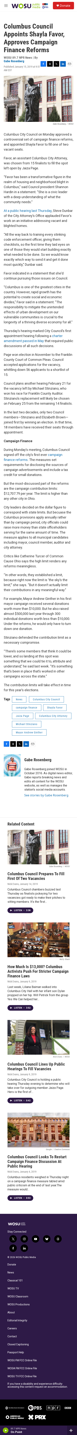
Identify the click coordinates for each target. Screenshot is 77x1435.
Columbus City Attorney (53, 715)
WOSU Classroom (17, 1296)
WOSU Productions (18, 1304)
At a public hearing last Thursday (28, 211)
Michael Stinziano (26, 724)
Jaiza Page (22, 715)
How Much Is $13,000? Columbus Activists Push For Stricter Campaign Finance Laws (38, 971)
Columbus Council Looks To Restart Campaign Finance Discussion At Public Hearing (37, 1162)
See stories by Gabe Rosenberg (46, 795)
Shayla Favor (55, 707)
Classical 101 (15, 1280)
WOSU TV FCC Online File (22, 1376)
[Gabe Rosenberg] (12, 765)
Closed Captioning (18, 1344)
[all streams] (72, 1430)
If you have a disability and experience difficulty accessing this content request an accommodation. (37, 1385)
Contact (12, 1336)
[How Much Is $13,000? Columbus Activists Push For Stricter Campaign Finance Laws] (38, 939)
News (19, 699)
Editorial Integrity (17, 1320)
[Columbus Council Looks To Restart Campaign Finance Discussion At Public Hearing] (38, 1130)
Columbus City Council (46, 699)
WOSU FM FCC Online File (22, 1360)
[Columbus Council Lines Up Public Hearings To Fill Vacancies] (38, 1037)
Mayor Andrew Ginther (29, 732)
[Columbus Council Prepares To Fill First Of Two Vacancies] (38, 847)
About (11, 1312)
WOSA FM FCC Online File (22, 1368)
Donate (65, 5)
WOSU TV (13, 1288)
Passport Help (15, 1352)
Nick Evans (13, 884)
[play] (5, 1430)
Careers (12, 1328)
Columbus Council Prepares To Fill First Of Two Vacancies (35, 876)
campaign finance (26, 707)
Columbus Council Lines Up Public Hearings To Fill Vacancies (36, 1066)
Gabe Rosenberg (14, 61)
